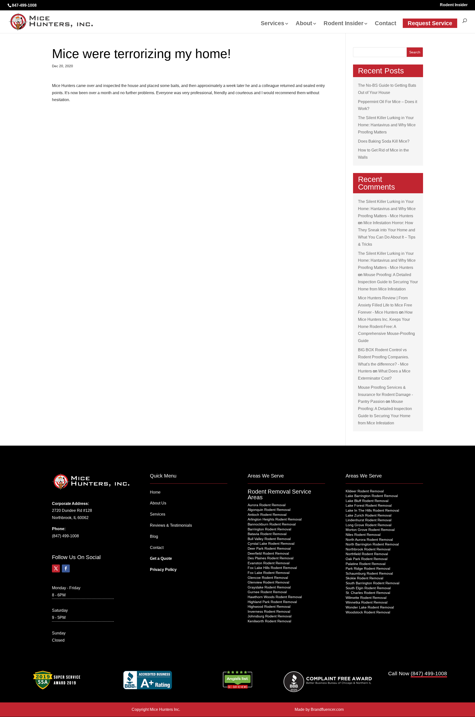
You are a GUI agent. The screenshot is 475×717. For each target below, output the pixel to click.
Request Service (430, 23)
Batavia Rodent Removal (267, 534)
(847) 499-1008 (65, 536)
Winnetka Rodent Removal (366, 602)
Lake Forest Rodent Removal (369, 505)
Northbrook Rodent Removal (368, 549)
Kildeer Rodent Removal (365, 491)
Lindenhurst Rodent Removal (368, 520)
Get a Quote (161, 558)
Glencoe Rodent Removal (268, 578)
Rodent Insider (454, 5)
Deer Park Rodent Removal (269, 548)
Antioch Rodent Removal (267, 515)
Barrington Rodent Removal (269, 529)
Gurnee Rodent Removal (267, 592)
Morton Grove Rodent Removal (370, 530)
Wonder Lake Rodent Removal (370, 607)
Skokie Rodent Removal (364, 578)
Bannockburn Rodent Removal (272, 524)
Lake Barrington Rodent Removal (372, 496)
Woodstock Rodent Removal (368, 612)
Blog (154, 536)
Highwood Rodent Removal (269, 606)
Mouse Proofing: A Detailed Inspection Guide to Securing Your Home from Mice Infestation (388, 282)
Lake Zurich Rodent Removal (368, 515)
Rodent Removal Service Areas (279, 494)
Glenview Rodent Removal (268, 582)
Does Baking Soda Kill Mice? (383, 141)
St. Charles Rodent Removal (368, 593)
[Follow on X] (56, 568)
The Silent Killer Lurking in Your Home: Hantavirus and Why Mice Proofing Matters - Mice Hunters (387, 208)
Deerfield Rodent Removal (268, 553)
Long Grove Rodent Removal (368, 525)
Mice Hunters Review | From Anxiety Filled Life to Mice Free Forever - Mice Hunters (385, 305)
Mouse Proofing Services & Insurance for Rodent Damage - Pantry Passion (385, 394)
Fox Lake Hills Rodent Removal (272, 568)
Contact (385, 24)
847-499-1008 (24, 5)
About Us (158, 503)
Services (272, 24)
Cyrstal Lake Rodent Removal (271, 543)
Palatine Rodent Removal (365, 564)
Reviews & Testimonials (171, 525)
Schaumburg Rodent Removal (369, 573)
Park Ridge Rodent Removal (368, 568)
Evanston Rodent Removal (268, 563)
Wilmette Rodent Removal (366, 598)
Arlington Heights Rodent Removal (275, 519)
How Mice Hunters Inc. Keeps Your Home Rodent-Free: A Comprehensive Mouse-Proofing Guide (386, 326)
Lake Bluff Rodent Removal (367, 501)
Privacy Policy (163, 569)
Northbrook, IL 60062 (70, 518)
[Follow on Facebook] (66, 568)
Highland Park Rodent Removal (272, 602)
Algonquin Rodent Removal (269, 510)
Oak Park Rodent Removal (366, 559)
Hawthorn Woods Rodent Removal (275, 597)
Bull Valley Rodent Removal (269, 539)
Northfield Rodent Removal (367, 554)
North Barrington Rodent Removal (372, 544)
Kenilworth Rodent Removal (269, 621)
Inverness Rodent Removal (269, 611)
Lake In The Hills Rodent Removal (372, 510)
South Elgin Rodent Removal (368, 588)
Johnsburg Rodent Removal (269, 616)
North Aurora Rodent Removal (369, 540)
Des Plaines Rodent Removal (270, 558)
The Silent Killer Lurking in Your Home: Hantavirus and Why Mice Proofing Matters (387, 125)
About (304, 24)
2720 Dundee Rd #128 (72, 510)
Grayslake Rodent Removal (269, 587)
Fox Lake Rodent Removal (268, 573)
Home (155, 492)
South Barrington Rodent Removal (372, 583)
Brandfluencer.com (327, 709)
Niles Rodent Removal (363, 535)
